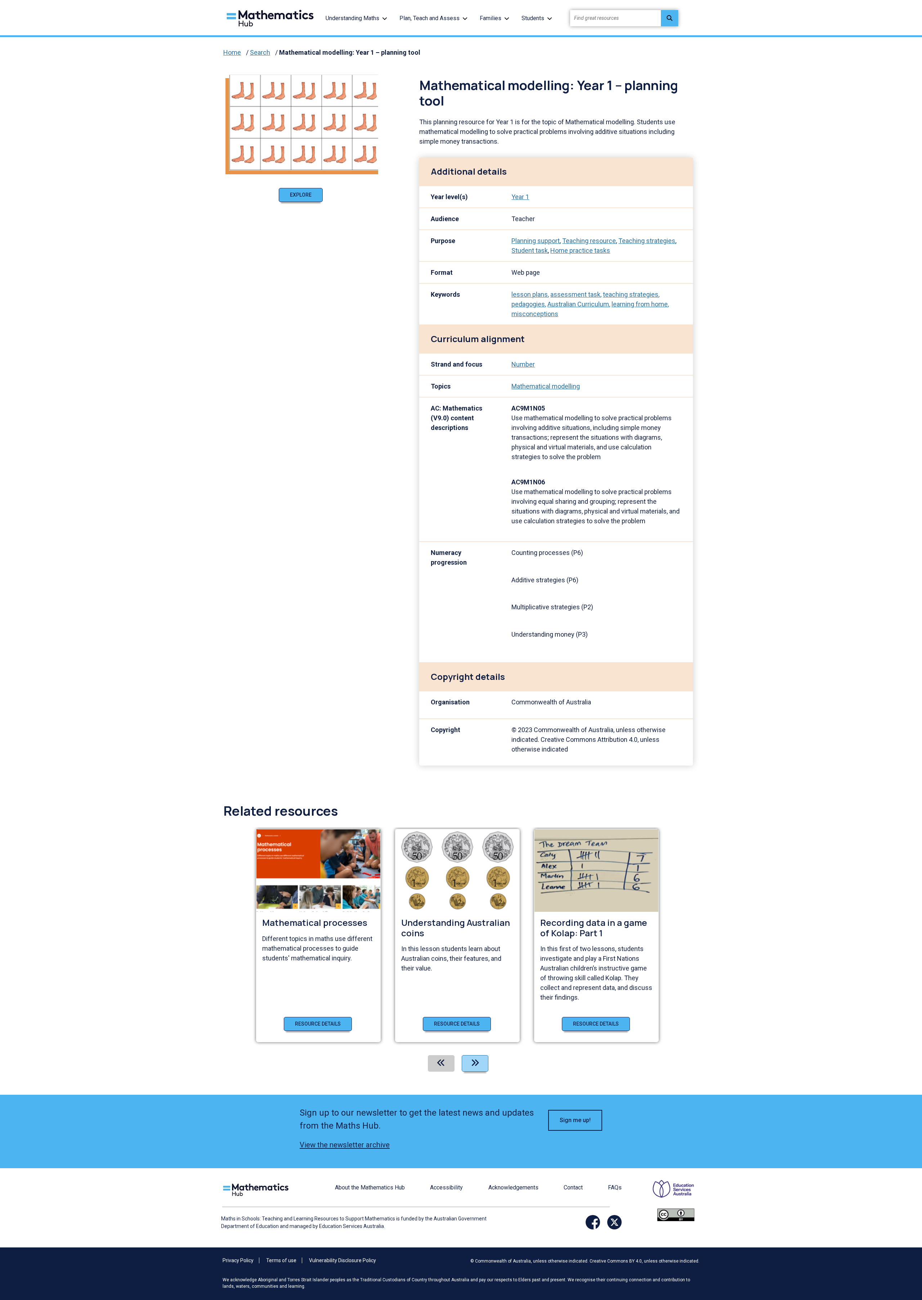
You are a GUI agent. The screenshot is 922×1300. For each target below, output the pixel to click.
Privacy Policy (238, 1260)
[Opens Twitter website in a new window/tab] (614, 1222)
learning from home (640, 304)
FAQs (615, 1187)
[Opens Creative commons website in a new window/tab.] (675, 1214)
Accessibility (446, 1187)
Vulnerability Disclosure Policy (342, 1260)
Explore (301, 195)
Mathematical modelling (545, 386)
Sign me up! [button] (575, 1120)
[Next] (475, 1063)
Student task (529, 250)
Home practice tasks (580, 250)
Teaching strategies (646, 241)
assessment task (575, 294)
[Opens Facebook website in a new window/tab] (593, 1222)
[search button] (669, 18)
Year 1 (520, 197)
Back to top (890, 1245)
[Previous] (441, 1063)
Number (523, 364)
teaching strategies (630, 294)
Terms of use (281, 1260)
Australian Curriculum (578, 304)
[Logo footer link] (257, 1188)
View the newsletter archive (345, 1144)
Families (490, 18)
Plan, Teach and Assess (429, 18)
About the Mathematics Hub (370, 1187)
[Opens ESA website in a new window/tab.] (668, 1194)
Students (533, 18)
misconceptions (534, 314)
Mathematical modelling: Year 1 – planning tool (349, 52)
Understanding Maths (352, 18)
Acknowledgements (513, 1187)
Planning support (535, 241)
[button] (384, 18)
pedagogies (528, 304)
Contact (573, 1187)
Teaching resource (589, 241)
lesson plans (529, 294)
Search (260, 52)
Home (232, 52)
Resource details (318, 1024)
